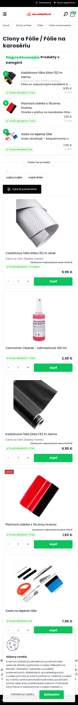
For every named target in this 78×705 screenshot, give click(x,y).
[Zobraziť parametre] (22, 189)
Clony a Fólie (23, 25)
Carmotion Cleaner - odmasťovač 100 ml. (36, 348)
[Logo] (39, 14)
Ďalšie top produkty (39, 162)
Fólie (40, 25)
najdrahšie (35, 177)
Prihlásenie (45, 2)
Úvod (6, 25)
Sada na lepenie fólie (21, 611)
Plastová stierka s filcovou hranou (30, 524)
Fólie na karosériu (60, 25)
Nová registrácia (66, 2)
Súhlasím (51, 694)
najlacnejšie (14, 177)
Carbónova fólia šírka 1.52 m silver (30, 253)
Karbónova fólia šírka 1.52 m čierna (31, 434)
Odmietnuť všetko (22, 694)
